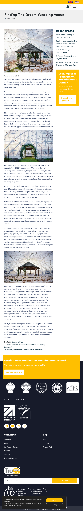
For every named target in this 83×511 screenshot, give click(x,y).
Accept (54, 500)
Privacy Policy (48, 447)
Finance (7, 451)
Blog (6, 443)
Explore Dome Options (66, 99)
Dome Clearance (10, 458)
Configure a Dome (11, 447)
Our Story (7, 440)
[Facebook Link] (6, 426)
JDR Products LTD (11, 400)
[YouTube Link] (12, 426)
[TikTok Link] (24, 426)
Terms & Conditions (41, 510)
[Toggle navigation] (74, 7)
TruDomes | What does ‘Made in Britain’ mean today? (24, 350)
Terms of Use (27, 510)
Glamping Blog (17, 342)
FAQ (44, 440)
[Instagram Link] (18, 426)
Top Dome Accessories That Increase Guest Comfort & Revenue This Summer (66, 43)
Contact (7, 454)
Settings (54, 505)
